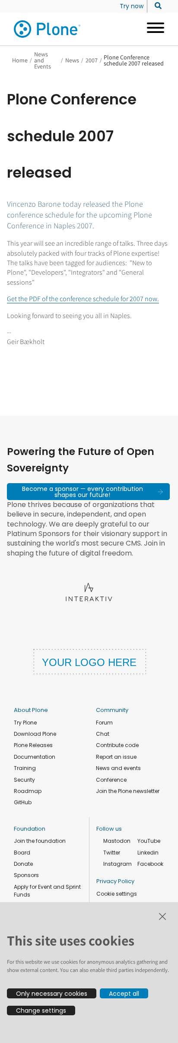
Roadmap (27, 791)
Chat (102, 734)
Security (24, 779)
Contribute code (117, 745)
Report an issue (116, 756)
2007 (92, 60)
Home (20, 60)
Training (25, 768)
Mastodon (116, 841)
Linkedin (148, 852)
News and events (118, 768)
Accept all (124, 993)
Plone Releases (33, 745)
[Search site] (155, 6)
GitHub (23, 802)
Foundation (29, 829)
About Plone (31, 710)
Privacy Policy (115, 881)
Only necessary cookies (51, 993)
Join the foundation (40, 841)
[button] (88, 491)
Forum (104, 722)
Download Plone (35, 734)
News (72, 60)
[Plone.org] (47, 29)
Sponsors (26, 875)
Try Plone (25, 722)
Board (22, 852)
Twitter (111, 852)
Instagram (117, 864)
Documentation (34, 756)
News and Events (42, 60)
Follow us (109, 829)
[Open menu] (152, 29)
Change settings (41, 1010)
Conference (111, 779)
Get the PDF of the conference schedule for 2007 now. (83, 298)
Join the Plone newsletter (127, 791)
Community (112, 710)
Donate (23, 864)
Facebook (150, 864)
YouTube (148, 841)
